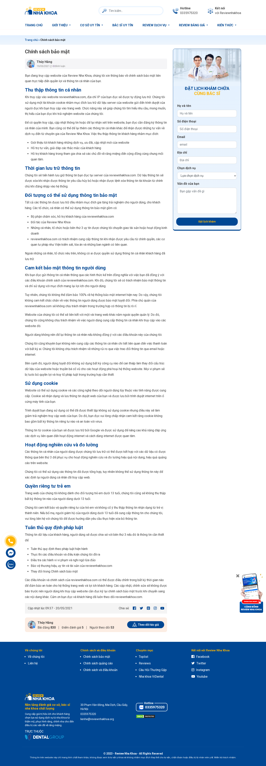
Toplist (143, 657)
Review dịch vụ (155, 25)
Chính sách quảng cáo (98, 663)
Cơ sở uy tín (90, 25)
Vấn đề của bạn (188, 184)
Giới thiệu (60, 25)
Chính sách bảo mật (96, 657)
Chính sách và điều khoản (100, 670)
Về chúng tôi (36, 657)
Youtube (202, 676)
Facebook (203, 657)
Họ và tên (184, 106)
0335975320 (154, 707)
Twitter (201, 663)
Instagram (203, 670)
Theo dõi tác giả (148, 624)
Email (181, 137)
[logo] (42, 11)
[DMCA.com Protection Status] (145, 716)
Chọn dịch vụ (186, 168)
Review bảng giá (192, 25)
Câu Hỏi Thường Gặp (153, 670)
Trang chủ (34, 25)
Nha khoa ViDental (151, 676)
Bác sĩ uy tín (122, 25)
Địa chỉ (182, 152)
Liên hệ (33, 663)
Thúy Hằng (44, 62)
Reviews (145, 663)
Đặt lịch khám (207, 221)
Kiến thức (225, 25)
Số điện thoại (186, 121)
